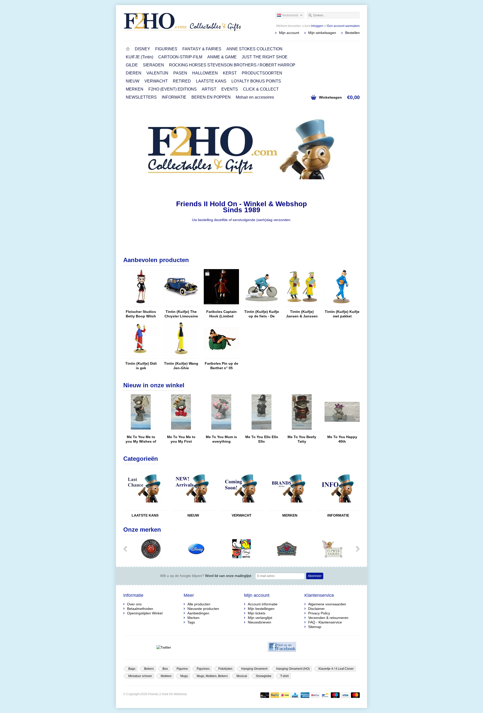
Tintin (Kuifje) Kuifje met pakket (342, 314)
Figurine (182, 668)
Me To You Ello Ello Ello (261, 439)
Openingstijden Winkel (145, 613)
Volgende (353, 149)
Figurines (203, 668)
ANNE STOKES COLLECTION (254, 49)
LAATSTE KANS (211, 81)
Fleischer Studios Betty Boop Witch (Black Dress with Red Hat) (141, 314)
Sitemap (314, 627)
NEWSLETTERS (141, 97)
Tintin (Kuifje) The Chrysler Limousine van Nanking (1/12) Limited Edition (181, 314)
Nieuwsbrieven (259, 622)
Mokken (166, 676)
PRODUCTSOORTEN (262, 73)
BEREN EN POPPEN (211, 97)
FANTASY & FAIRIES (201, 49)
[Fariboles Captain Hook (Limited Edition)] (221, 304)
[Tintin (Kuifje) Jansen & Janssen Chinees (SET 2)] (301, 304)
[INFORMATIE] (336, 508)
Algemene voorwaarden (327, 604)
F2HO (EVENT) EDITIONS (172, 89)
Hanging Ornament (254, 668)
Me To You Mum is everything (221, 439)
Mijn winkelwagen (322, 33)
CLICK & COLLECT (261, 89)
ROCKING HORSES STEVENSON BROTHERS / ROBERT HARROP (232, 65)
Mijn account (289, 33)
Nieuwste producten (203, 609)
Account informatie (262, 604)
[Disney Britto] (241, 558)
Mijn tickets (256, 613)
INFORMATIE (174, 97)
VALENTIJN (157, 73)
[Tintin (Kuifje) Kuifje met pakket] (342, 304)
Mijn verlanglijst (260, 618)
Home (127, 49)
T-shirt (284, 676)
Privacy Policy (319, 613)
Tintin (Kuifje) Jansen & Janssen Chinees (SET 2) (302, 314)
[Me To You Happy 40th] (342, 430)
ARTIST (209, 89)
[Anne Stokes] (151, 558)
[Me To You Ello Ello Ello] (261, 430)
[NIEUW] (192, 508)
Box (165, 668)
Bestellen (352, 33)
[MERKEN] (288, 508)
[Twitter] (163, 647)
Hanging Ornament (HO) (293, 668)
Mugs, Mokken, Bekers (212, 676)
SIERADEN (153, 65)
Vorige (129, 149)
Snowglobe (263, 676)
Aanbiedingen (198, 613)
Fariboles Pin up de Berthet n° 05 (221, 365)
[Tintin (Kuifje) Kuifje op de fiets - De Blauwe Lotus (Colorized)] (261, 304)
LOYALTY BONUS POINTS (256, 81)
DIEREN (133, 73)
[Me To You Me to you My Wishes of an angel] (140, 430)
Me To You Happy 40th (342, 439)
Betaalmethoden (140, 609)
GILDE (132, 65)
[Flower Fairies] (332, 558)
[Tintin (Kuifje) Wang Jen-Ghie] (181, 356)
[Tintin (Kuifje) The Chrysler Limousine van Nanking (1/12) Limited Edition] (181, 304)
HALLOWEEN (205, 73)
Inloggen (317, 26)
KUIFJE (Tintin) (139, 57)
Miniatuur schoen (140, 676)
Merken (193, 618)
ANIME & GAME (222, 57)
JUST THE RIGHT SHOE (265, 57)
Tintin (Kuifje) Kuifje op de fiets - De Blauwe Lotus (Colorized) (261, 314)
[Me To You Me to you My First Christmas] (181, 430)
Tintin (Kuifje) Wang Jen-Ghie (181, 365)
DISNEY (142, 49)
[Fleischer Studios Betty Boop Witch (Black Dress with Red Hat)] (140, 304)
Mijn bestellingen (261, 609)
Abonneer (314, 576)
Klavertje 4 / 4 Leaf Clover (336, 668)
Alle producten (198, 604)
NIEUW (132, 81)
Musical (241, 676)
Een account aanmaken (343, 26)
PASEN (180, 73)
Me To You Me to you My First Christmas (181, 439)
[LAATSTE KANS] (143, 508)
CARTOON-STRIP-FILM (180, 57)
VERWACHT (156, 81)
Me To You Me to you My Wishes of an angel (141, 439)
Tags (191, 622)
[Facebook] (282, 647)
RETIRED (182, 81)
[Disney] (196, 558)
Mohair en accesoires (255, 97)
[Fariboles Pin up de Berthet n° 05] (221, 356)
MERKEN (134, 89)
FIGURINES (166, 49)
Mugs (184, 676)
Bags (131, 668)
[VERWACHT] (240, 508)
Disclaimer (316, 609)
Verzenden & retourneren (328, 618)
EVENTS (229, 89)
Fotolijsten (225, 668)
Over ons (134, 604)
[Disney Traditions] (287, 558)
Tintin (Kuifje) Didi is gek (141, 365)
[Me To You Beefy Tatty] (301, 430)
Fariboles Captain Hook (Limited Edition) (221, 314)
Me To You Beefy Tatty (302, 439)
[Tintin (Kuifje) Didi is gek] (140, 356)
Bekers (149, 668)
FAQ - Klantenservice (325, 622)
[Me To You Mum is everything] (221, 430)
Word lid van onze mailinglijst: (206, 576)
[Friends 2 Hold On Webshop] (182, 23)
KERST (230, 73)
